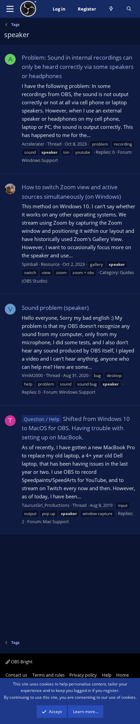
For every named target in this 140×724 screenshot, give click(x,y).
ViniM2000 (32, 375)
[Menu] (10, 9)
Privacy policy (83, 675)
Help (106, 675)
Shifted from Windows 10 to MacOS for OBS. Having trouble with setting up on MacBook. (76, 428)
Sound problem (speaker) (55, 308)
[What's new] (111, 9)
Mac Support (56, 521)
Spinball (30, 264)
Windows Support (40, 160)
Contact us (16, 675)
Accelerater (33, 144)
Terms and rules (48, 675)
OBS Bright (21, 662)
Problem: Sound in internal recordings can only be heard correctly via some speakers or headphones (78, 67)
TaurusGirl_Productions (45, 505)
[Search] (129, 9)
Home (122, 675)
